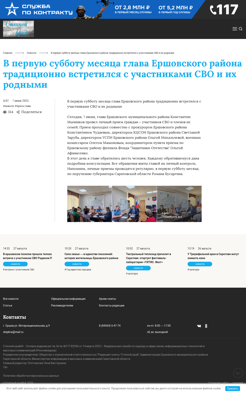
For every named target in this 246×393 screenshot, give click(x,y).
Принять (232, 388)
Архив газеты (107, 298)
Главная (7, 53)
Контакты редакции (111, 305)
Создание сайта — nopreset (226, 382)
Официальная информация (68, 298)
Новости (31, 53)
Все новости (10, 298)
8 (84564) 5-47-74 (110, 325)
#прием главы (23, 106)
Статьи (7, 305)
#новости (8, 106)
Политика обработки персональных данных (31, 375)
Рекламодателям (62, 305)
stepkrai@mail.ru (13, 332)
